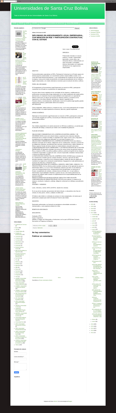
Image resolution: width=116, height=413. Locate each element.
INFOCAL (17, 262)
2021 (92, 204)
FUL (16, 260)
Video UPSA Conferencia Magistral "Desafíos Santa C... (96, 279)
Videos (17, 344)
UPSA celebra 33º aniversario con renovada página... (96, 286)
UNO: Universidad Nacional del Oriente (20, 324)
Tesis (16, 276)
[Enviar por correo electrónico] (49, 226)
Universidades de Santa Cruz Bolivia (51, 8)
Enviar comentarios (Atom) (45, 280)
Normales (17, 271)
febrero (94, 319)
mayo (93, 225)
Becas (16, 227)
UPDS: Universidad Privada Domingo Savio (20, 333)
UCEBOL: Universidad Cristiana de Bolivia (20, 286)
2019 (92, 208)
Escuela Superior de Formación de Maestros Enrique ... (97, 237)
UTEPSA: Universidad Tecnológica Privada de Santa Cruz (20, 342)
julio (93, 221)
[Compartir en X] (53, 226)
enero (93, 321)
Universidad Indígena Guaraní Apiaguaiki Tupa (20, 319)
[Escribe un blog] (51, 226)
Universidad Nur (19, 322)
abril (93, 227)
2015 (92, 326)
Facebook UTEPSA (95, 32)
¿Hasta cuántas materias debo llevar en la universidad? (20, 189)
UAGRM (34, 23)
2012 (92, 332)
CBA (16, 229)
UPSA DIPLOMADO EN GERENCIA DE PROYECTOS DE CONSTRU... (97, 266)
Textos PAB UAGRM (72, 23)
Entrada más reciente (38, 277)
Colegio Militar (19, 231)
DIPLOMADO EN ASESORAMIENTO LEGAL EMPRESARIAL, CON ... (97, 292)
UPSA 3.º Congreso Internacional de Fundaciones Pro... (97, 305)
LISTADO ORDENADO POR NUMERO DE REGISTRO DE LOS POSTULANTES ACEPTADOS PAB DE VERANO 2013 (21, 136)
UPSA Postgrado (95, 30)
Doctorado (18, 245)
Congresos (18, 238)
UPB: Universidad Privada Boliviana (19, 329)
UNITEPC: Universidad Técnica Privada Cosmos (21, 314)
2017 (92, 212)
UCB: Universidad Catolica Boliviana (19, 283)
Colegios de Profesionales (18, 234)
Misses (17, 269)
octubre (94, 216)
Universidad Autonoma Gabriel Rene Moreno (96, 136)
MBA (16, 267)
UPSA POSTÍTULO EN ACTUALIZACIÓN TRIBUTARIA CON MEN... (96, 250)
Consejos (17, 240)
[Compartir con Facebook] (54, 226)
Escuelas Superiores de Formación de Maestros (20, 255)
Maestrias (17, 265)
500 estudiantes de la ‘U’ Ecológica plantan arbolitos (97, 311)
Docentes (17, 243)
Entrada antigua (79, 277)
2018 (92, 210)
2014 (92, 328)
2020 (92, 206)
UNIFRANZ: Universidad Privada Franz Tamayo (20, 310)
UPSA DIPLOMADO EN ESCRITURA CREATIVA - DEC (97, 315)
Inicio (59, 277)
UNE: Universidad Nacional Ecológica (20, 302)
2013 (92, 330)
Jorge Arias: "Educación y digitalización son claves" (97, 272)
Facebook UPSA (95, 34)
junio (93, 223)
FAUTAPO (17, 258)
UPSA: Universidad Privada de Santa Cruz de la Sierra (21, 337)
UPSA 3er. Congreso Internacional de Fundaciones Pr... (97, 299)
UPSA (27, 23)
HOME (14, 23)
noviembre (95, 214)
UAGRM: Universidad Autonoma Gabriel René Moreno (20, 280)
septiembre (95, 219)
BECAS (21, 23)
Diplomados (40, 227)
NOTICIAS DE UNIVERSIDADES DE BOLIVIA (95, 64)
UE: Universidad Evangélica (19, 298)
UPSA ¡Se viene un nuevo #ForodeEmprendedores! (96, 244)
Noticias (17, 273)
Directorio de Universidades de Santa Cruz (52, 23)
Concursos (18, 236)
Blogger (70, 401)
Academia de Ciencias (21, 224)
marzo (94, 229)
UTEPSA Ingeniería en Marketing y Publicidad (97, 233)
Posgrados (18, 274)
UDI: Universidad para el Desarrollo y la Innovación (20, 295)
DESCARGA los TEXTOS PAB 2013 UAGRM (20, 204)
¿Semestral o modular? (18, 150)
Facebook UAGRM (95, 36)
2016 (92, 324)
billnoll (55, 401)
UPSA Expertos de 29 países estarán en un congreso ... (96, 257)
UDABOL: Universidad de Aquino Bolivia (20, 291)
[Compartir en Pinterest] (56, 226)
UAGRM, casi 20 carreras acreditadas (20, 119)
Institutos (17, 263)
